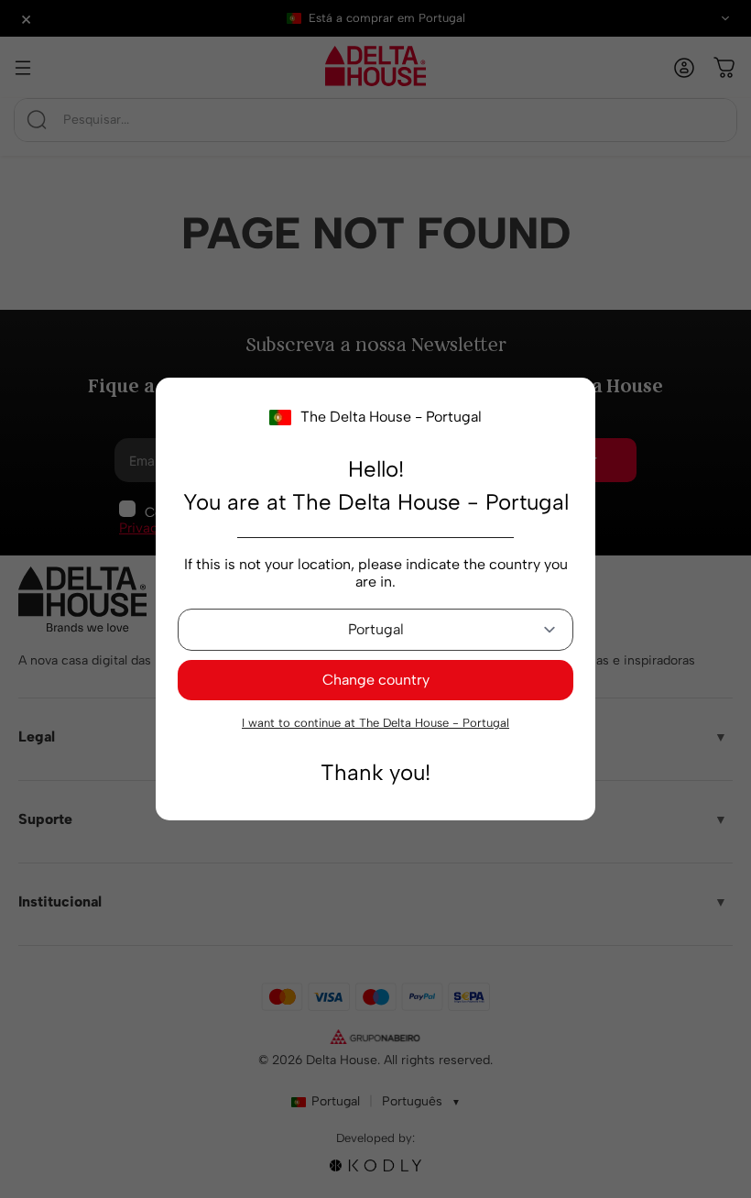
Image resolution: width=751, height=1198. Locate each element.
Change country (376, 679)
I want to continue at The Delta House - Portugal (375, 723)
